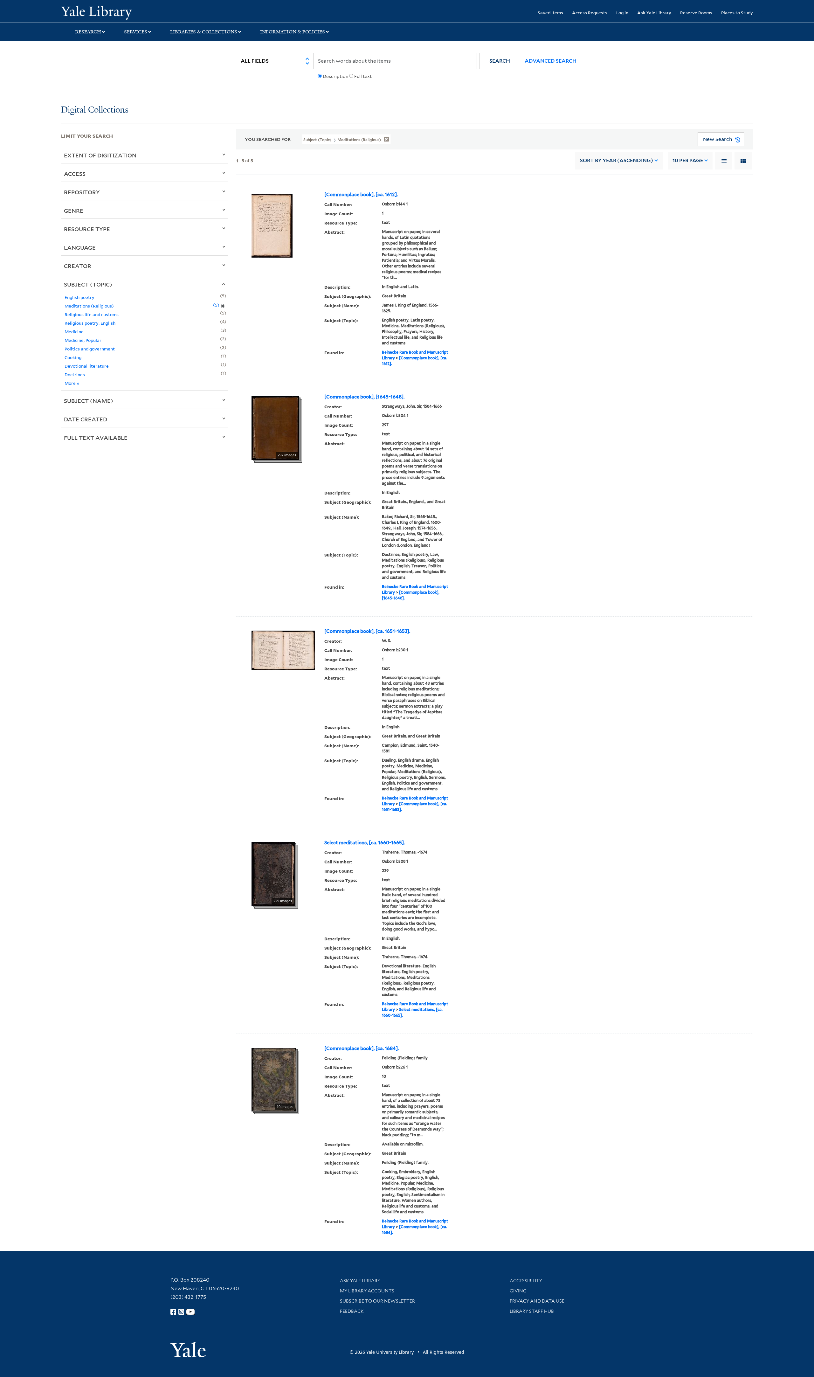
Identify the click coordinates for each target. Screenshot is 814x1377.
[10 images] (274, 1079)
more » (72, 383)
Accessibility (526, 1280)
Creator (77, 266)
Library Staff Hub (532, 1311)
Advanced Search (550, 61)
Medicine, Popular (83, 340)
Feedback (352, 1311)
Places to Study (737, 13)
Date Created (85, 419)
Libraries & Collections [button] (203, 32)
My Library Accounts (367, 1290)
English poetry (79, 297)
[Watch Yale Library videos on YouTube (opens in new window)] (190, 1312)
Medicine (74, 332)
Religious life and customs (92, 314)
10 (688, 160)
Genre (73, 210)
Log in (622, 13)
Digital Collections (94, 110)
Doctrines (75, 374)
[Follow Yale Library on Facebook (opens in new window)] (173, 1312)
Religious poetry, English (90, 323)
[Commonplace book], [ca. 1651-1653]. (367, 631)
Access (75, 173)
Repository (82, 192)
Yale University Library (113, 12)
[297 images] (275, 427)
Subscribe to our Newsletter (377, 1301)
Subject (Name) (88, 401)
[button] (499, 61)
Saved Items (550, 13)
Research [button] (88, 32)
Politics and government (90, 349)
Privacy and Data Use (537, 1301)
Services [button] (135, 32)
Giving (518, 1290)
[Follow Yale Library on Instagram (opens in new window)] (181, 1312)
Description (335, 76)
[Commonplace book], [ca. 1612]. (361, 194)
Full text (363, 76)
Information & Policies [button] (292, 32)
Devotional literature (87, 366)
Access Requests (589, 13)
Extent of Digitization (100, 155)
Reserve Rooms (696, 13)
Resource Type (87, 229)
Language (80, 247)
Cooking (73, 357)
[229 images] (273, 873)
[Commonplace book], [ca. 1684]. (361, 1048)
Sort (616, 160)
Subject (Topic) (88, 284)
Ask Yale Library (654, 13)
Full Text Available (96, 437)
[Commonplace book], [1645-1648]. (364, 397)
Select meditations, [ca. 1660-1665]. (364, 843)
